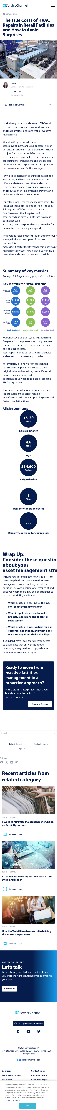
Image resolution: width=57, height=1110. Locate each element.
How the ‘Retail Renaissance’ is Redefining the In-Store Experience (26, 932)
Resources (7, 1079)
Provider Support (40, 1079)
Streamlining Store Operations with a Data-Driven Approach (27, 878)
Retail (13, 817)
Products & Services (11, 1075)
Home (8, 14)
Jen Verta (15, 83)
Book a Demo (40, 704)
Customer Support (40, 1075)
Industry (20, 744)
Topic (20, 748)
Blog (15, 14)
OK (27, 1106)
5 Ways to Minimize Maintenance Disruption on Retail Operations (28, 823)
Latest (12, 744)
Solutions (6, 1070)
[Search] (54, 733)
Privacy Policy (14, 1100)
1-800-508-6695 (28, 1053)
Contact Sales (38, 1070)
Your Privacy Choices (31, 1060)
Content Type (40, 744)
